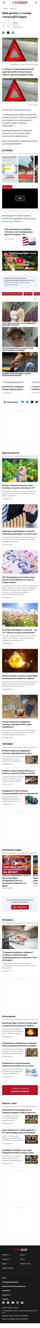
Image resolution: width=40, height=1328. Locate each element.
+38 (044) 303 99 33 (20, 1091)
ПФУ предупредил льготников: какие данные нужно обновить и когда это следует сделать (18, 580)
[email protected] (21, 1319)
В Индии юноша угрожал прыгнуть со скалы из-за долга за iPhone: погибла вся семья (18, 773)
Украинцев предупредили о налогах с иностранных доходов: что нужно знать (19, 532)
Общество (13, 8)
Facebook (14, 282)
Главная (5, 8)
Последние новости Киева (12, 294)
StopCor (15, 23)
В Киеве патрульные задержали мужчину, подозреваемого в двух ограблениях (17, 724)
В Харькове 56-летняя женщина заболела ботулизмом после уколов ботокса (18, 1066)
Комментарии (12, 402)
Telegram (7, 282)
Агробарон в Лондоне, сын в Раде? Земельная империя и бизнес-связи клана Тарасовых (18, 1153)
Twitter (26, 282)
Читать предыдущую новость (13, 382)
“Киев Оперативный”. (22, 109)
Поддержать (22, 907)
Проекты (5, 1255)
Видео (22, 1255)
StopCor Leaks (9, 1103)
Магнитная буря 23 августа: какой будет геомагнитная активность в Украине (20, 677)
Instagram (7, 285)
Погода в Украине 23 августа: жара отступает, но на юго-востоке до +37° (18, 486)
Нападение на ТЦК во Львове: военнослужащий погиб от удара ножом (20, 792)
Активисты (6, 1291)
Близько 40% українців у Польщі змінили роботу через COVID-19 (13, 389)
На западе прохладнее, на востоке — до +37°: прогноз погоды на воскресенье (19, 631)
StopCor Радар (7, 1268)
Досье (4, 1264)
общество (28, 294)
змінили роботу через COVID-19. (19, 220)
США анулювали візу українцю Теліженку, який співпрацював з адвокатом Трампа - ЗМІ (18, 232)
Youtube (21, 282)
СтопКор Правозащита (10, 1282)
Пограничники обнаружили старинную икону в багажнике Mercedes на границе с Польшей (19, 1046)
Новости (5, 1259)
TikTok (15, 285)
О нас (4, 1278)
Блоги (22, 1259)
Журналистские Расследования (14, 1286)
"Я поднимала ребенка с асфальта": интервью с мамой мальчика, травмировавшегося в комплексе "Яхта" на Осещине (20, 956)
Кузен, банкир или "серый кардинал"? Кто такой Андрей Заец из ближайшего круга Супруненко (19, 1133)
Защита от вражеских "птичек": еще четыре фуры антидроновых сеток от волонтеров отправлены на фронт (16, 880)
